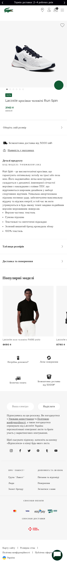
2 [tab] (10, 89)
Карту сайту (9, 548)
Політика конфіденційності (16, 552)
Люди (11, 483)
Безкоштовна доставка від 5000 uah (30, 143)
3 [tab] (13, 89)
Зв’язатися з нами (46, 489)
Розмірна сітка (27, 548)
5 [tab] (20, 89)
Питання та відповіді (48, 477)
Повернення (44, 483)
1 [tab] (7, 89)
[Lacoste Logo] (9, 10)
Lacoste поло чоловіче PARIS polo (21, 340)
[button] (2, 3)
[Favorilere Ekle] (62, 25)
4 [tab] (16, 89)
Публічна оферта (43, 552)
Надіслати (49, 406)
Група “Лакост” (16, 477)
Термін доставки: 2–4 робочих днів (33, 2)
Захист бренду (15, 489)
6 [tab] (23, 89)
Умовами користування (21, 419)
